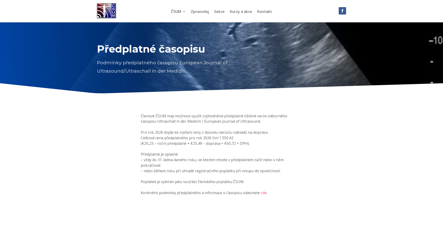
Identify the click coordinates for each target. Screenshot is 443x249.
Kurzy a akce (241, 12)
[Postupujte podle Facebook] (342, 11)
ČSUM (176, 12)
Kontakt (264, 12)
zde (264, 192)
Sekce (219, 12)
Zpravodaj (200, 12)
